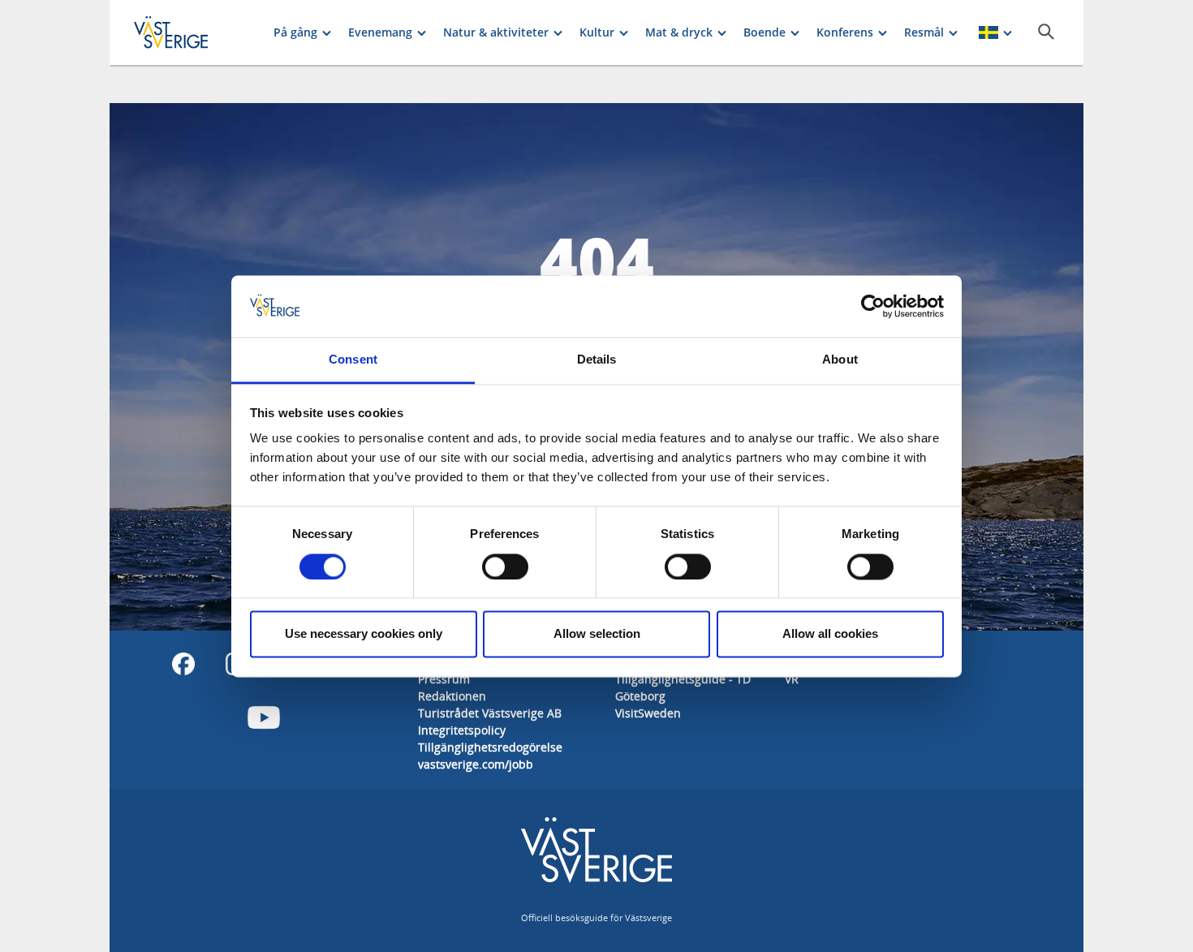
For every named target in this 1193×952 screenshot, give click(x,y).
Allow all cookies (830, 634)
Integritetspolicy (462, 730)
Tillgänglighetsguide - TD (683, 679)
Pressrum (444, 679)
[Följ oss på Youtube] (263, 717)
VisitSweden (648, 713)
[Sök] (1046, 32)
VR (792, 679)
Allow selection (596, 634)
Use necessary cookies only (363, 634)
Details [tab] (597, 360)
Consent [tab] (353, 360)
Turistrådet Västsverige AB (490, 713)
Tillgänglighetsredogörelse (490, 747)
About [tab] (840, 360)
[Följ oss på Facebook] (183, 664)
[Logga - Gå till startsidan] (191, 32)
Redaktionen (452, 696)
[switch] (505, 566)
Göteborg (640, 696)
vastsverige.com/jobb (475, 764)
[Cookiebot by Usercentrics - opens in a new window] (873, 306)
